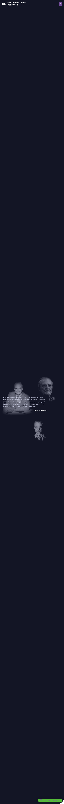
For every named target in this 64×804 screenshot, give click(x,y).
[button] (50, 800)
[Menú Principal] (60, 4)
